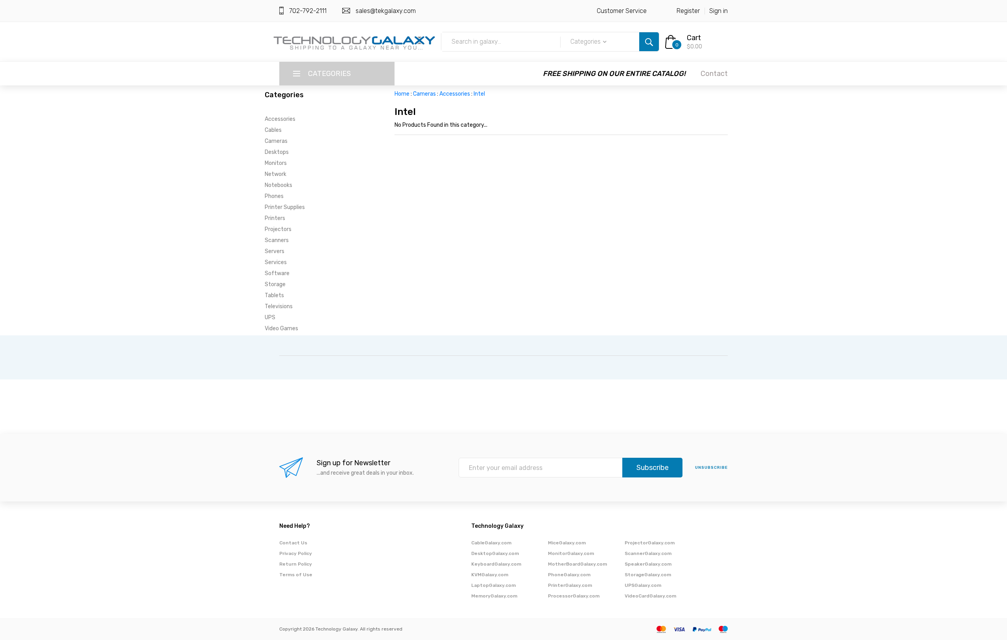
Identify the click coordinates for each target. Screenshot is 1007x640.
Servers (274, 251)
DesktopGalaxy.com (495, 553)
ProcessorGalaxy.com (573, 596)
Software (277, 273)
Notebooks (278, 185)
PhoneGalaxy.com (569, 574)
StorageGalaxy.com (648, 574)
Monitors (276, 163)
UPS (270, 317)
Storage (275, 284)
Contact (714, 73)
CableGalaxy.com (491, 543)
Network (275, 174)
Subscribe (652, 467)
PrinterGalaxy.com (570, 585)
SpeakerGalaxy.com (648, 564)
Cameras (276, 141)
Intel (479, 94)
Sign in (718, 11)
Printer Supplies (285, 207)
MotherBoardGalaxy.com (577, 564)
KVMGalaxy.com (489, 574)
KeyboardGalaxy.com (496, 564)
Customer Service (622, 11)
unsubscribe (711, 467)
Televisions (279, 306)
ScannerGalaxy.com (648, 553)
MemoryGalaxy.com (494, 596)
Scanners (277, 240)
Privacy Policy (295, 553)
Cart (694, 37)
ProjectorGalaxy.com (650, 543)
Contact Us (293, 543)
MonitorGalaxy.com (571, 553)
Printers (275, 218)
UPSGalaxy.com (643, 585)
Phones (274, 196)
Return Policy (295, 564)
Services (276, 262)
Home (402, 94)
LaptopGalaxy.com (493, 585)
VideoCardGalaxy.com (650, 596)
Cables (273, 130)
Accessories (280, 119)
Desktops (277, 152)
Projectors (278, 229)
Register (688, 11)
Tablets (274, 295)
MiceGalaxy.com (567, 543)
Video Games (281, 328)
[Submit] (649, 41)
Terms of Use (295, 574)
